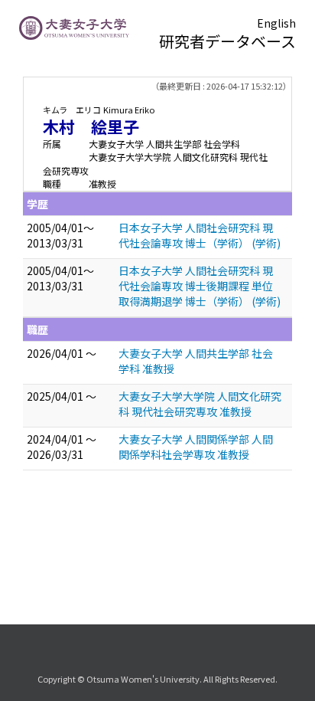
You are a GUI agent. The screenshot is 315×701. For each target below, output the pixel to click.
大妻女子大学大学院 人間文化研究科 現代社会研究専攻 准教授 (200, 403)
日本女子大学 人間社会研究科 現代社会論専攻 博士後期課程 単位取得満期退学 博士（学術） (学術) (200, 286)
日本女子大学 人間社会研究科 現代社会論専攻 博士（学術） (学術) (200, 235)
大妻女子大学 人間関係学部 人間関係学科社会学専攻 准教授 (196, 446)
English (276, 23)
